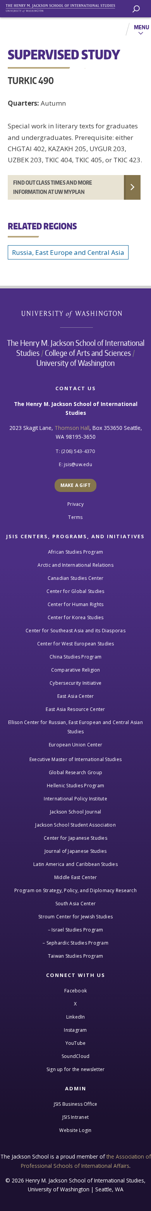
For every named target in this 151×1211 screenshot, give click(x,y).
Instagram (75, 1030)
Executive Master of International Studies (75, 759)
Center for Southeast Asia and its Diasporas (75, 630)
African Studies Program (75, 552)
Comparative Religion (75, 670)
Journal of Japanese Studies (76, 851)
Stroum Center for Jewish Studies (75, 916)
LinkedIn (75, 1017)
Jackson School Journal (75, 811)
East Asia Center (75, 696)
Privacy (75, 504)
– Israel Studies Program (75, 929)
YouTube (75, 1043)
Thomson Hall (72, 427)
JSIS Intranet (75, 1117)
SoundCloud (76, 1056)
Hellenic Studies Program (75, 785)
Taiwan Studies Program (75, 956)
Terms (75, 517)
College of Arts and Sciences (88, 353)
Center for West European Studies (75, 643)
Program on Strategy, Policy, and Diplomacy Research (75, 890)
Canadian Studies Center (76, 578)
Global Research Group (75, 772)
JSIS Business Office (76, 1104)
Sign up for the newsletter (75, 1069)
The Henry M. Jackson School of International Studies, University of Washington (64, 6)
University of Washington (76, 313)
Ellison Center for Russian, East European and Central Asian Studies (75, 727)
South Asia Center (75, 903)
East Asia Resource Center (75, 709)
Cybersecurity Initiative (75, 683)
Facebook (75, 990)
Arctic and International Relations (75, 565)
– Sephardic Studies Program (75, 943)
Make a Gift (75, 485)
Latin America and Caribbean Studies (75, 864)
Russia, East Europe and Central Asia (68, 252)
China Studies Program (75, 657)
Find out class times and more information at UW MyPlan (52, 187)
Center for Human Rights (76, 604)
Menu (141, 27)
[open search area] (136, 9)
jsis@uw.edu (78, 464)
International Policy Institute (75, 798)
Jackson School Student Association (75, 825)
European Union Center (75, 744)
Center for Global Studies (75, 591)
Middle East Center (75, 877)
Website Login (75, 1130)
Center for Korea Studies (76, 617)
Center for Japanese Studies (75, 838)
